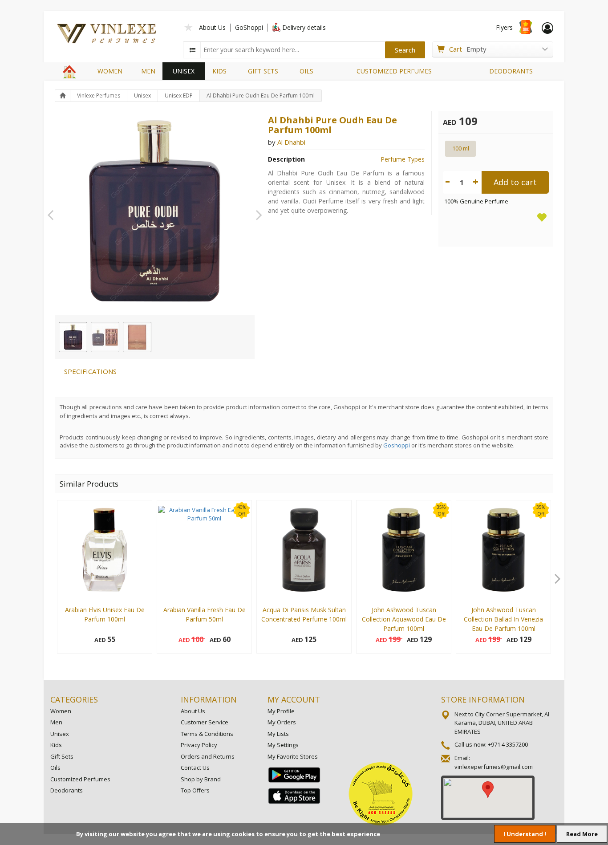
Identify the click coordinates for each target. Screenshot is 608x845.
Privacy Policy (199, 745)
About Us (212, 27)
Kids (56, 745)
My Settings (283, 745)
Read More (582, 834)
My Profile (281, 711)
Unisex (142, 95)
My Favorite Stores (293, 756)
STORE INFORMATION (483, 699)
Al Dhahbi (291, 142)
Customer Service (204, 722)
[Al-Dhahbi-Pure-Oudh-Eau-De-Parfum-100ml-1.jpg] (73, 337)
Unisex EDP (179, 95)
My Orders (282, 722)
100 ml (460, 148)
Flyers (504, 27)
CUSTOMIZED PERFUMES (394, 71)
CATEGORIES (74, 699)
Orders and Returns (208, 756)
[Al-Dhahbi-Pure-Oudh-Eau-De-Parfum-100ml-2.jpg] (105, 337)
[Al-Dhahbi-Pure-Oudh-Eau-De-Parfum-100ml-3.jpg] (137, 337)
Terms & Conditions (207, 734)
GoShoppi (249, 27)
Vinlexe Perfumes (98, 95)
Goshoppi (396, 445)
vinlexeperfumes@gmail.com (493, 767)
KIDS (219, 71)
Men (56, 722)
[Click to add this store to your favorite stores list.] (189, 26)
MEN (148, 71)
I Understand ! (524, 834)
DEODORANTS (511, 71)
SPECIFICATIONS (90, 371)
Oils (55, 768)
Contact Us (195, 768)
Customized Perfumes (80, 779)
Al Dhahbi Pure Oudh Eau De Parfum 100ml (261, 95)
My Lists (278, 734)
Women (60, 711)
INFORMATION (209, 699)
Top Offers (195, 790)
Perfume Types (403, 159)
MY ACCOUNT (294, 699)
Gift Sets (61, 756)
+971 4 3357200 (508, 744)
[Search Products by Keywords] (192, 50)
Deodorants (66, 790)
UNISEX (184, 71)
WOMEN (109, 71)
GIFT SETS (263, 71)
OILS (306, 71)
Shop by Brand (201, 779)
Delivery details (304, 27)
